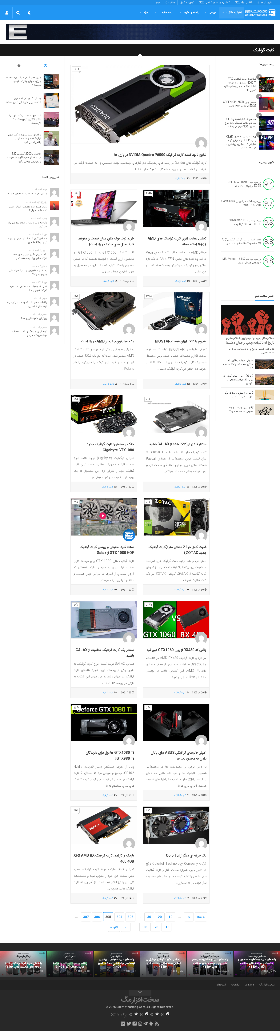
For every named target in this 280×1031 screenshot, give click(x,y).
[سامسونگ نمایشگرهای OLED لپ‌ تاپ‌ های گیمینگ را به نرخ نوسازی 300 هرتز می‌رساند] (266, 123)
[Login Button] (6, 12)
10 (170, 917)
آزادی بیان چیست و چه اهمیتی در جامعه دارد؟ (241, 409)
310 (166, 927)
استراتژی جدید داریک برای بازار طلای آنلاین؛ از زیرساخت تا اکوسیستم (24, 120)
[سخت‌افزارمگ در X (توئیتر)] (128, 1023)
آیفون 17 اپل (187, 2)
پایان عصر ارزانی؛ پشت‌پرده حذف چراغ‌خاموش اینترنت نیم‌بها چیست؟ (23, 81)
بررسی (212, 12)
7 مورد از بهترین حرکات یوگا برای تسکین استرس (239, 395)
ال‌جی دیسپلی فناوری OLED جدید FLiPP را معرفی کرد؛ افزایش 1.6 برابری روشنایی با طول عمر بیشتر (241, 142)
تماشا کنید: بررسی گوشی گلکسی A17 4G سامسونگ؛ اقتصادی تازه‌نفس (241, 242)
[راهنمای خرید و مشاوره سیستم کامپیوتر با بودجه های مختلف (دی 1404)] (210, 964)
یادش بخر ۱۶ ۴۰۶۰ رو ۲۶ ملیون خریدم (27, 193)
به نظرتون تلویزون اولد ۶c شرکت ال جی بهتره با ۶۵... (28, 272)
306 (97, 917)
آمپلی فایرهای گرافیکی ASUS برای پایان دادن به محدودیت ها (178, 756)
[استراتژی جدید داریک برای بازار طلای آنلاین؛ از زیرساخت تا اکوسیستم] (51, 119)
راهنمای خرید (190, 12)
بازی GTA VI (264, 2)
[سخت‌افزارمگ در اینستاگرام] (140, 1023)
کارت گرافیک (180, 178)
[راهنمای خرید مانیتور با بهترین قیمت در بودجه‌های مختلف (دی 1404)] (117, 964)
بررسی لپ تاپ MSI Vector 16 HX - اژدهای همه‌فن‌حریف (241, 261)
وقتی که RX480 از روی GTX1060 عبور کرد (176, 650)
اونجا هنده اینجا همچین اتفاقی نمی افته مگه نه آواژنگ (28, 209)
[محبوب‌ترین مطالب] (19, 66)
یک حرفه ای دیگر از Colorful (186, 856)
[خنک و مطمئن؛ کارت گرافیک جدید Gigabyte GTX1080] (104, 414)
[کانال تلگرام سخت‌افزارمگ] (146, 1023)
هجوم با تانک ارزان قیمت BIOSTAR (180, 341)
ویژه (146, 12)
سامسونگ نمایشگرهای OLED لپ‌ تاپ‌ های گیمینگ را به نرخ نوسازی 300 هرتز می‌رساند (240, 123)
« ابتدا (201, 917)
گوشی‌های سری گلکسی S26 (214, 2)
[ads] (140, 32)
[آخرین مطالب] (45, 66)
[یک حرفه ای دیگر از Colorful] (176, 825)
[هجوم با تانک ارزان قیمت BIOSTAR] (176, 311)
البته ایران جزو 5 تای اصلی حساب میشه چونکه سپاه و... (29, 333)
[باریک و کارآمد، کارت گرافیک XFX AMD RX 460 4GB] (104, 825)
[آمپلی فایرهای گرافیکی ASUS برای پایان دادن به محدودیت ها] (176, 722)
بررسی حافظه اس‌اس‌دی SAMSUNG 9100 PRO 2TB (241, 203)
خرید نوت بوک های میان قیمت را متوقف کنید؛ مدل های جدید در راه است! (106, 241)
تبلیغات (235, 984)
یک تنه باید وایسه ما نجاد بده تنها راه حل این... (27, 225)
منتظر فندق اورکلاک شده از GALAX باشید (177, 444)
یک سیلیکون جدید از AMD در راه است (107, 341)
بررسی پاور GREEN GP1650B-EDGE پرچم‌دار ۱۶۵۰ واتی (239, 104)
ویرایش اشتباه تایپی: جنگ (33, 318)
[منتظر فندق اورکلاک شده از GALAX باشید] (176, 414)
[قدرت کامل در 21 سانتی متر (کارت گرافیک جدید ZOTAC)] (176, 517)
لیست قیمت (166, 12)
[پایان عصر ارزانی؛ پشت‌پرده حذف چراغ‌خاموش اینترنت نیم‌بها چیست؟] (51, 81)
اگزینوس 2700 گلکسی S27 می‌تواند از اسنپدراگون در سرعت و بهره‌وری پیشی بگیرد (24, 158)
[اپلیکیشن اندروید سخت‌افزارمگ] (151, 1023)
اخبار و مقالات (234, 12)
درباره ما (249, 984)
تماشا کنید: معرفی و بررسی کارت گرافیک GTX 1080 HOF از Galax (106, 550)
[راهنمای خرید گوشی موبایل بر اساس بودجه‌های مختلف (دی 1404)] (163, 964)
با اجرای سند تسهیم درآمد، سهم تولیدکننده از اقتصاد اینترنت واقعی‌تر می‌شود (24, 139)
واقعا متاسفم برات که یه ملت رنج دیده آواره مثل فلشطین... (27, 304)
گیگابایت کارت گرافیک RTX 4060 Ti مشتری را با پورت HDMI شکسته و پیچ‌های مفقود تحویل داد (239, 85)
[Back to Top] (140, 993)
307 (86, 917)
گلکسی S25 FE (243, 2)
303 (130, 917)
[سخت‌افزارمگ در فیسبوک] (135, 1023)
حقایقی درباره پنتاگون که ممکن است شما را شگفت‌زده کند (238, 364)
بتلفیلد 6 (170, 2)
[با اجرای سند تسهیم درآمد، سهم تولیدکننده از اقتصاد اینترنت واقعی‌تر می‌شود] (51, 138)
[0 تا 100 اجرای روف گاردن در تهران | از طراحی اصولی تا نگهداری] (264, 379)
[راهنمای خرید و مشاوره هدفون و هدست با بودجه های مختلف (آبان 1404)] (257, 964)
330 (144, 927)
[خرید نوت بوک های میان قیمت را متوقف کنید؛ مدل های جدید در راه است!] (104, 208)
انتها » (114, 927)
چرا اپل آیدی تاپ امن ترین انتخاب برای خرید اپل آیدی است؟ (23, 100)
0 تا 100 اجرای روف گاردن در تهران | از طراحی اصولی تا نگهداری (238, 380)
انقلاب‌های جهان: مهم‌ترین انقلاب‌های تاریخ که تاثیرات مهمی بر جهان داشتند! (250, 341)
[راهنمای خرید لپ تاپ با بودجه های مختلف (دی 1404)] (70, 964)
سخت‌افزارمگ (266, 984)
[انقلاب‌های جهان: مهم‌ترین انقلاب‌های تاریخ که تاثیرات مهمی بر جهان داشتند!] (247, 320)
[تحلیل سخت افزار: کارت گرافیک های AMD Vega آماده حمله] (176, 208)
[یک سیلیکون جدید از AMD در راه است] (104, 311)
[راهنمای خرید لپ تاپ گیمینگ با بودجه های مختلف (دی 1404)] (23, 964)
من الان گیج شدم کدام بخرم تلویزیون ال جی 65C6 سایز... (27, 240)
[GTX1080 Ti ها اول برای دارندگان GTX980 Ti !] (104, 722)
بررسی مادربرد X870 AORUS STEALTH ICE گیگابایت (245, 222)
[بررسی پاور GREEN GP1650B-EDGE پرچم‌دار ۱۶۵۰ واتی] (266, 104)
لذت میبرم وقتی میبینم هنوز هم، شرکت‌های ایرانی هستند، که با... (30, 256)
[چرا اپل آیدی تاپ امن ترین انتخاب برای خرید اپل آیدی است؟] (51, 100)
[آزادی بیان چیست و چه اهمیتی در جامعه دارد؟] (264, 409)
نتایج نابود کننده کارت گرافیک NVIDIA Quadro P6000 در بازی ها (160, 155)
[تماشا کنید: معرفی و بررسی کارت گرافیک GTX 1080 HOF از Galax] (104, 517)
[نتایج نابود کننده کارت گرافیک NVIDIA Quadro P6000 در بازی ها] (140, 104)
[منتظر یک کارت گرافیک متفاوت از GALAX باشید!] (104, 620)
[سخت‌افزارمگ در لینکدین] (123, 1023)
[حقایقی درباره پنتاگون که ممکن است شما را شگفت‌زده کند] (264, 364)
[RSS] (157, 1023)
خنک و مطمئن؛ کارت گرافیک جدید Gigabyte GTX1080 (110, 447)
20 (160, 917)
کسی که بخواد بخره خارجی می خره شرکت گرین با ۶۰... (28, 288)
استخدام (221, 984)
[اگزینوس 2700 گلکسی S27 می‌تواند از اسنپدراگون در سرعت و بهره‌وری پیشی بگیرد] (51, 157)
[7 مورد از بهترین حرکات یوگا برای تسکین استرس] (264, 395)
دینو (158, 2)
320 (155, 927)
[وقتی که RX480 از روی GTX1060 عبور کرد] (176, 620)
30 (149, 917)
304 (119, 917)
